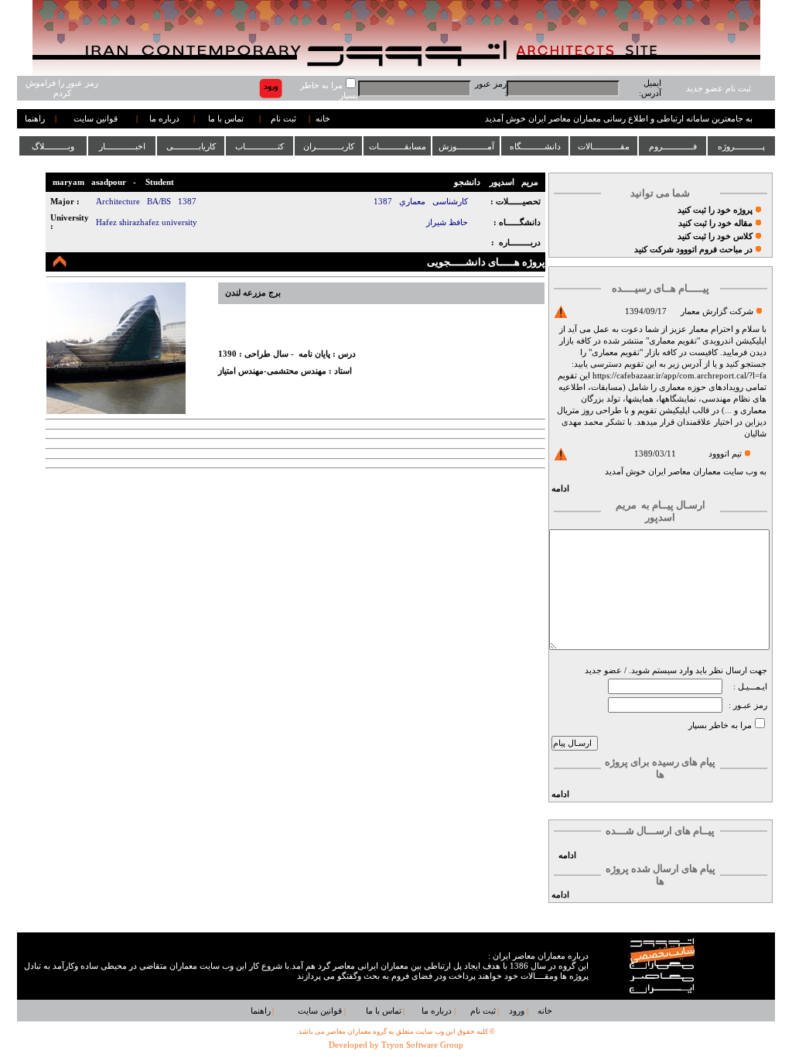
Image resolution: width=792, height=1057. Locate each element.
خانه (323, 119)
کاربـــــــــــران (328, 146)
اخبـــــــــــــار (122, 146)
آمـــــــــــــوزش (466, 146)
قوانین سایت (95, 119)
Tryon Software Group (422, 1045)
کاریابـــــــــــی (191, 146)
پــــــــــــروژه (741, 146)
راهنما (35, 119)
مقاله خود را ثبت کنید (715, 223)
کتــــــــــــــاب (259, 146)
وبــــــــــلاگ (53, 146)
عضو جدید (603, 670)
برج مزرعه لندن (253, 293)
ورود (516, 1011)
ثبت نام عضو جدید (718, 88)
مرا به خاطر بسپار (720, 725)
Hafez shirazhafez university (146, 222)
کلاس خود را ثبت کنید (715, 236)
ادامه (560, 488)
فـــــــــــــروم (673, 146)
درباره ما (164, 119)
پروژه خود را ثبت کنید (715, 210)
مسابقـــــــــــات (397, 146)
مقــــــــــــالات (604, 146)
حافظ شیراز (447, 222)
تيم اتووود (725, 454)
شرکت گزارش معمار (717, 311)
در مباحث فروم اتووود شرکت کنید (693, 249)
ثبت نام (283, 119)
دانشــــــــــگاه (535, 146)
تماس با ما (226, 119)
